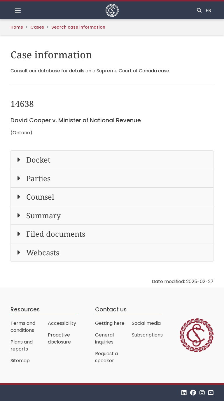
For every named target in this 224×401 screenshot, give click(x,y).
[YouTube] (211, 392)
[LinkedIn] (184, 392)
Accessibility (62, 323)
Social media (146, 323)
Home (16, 27)
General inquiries (104, 338)
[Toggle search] (199, 10)
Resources (25, 309)
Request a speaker (106, 357)
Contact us (111, 309)
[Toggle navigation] (17, 10)
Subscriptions (147, 335)
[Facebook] (193, 392)
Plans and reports (21, 345)
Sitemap (20, 360)
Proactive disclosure (59, 338)
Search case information (78, 27)
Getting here (110, 323)
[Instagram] (202, 392)
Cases (37, 27)
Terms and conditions (22, 327)
